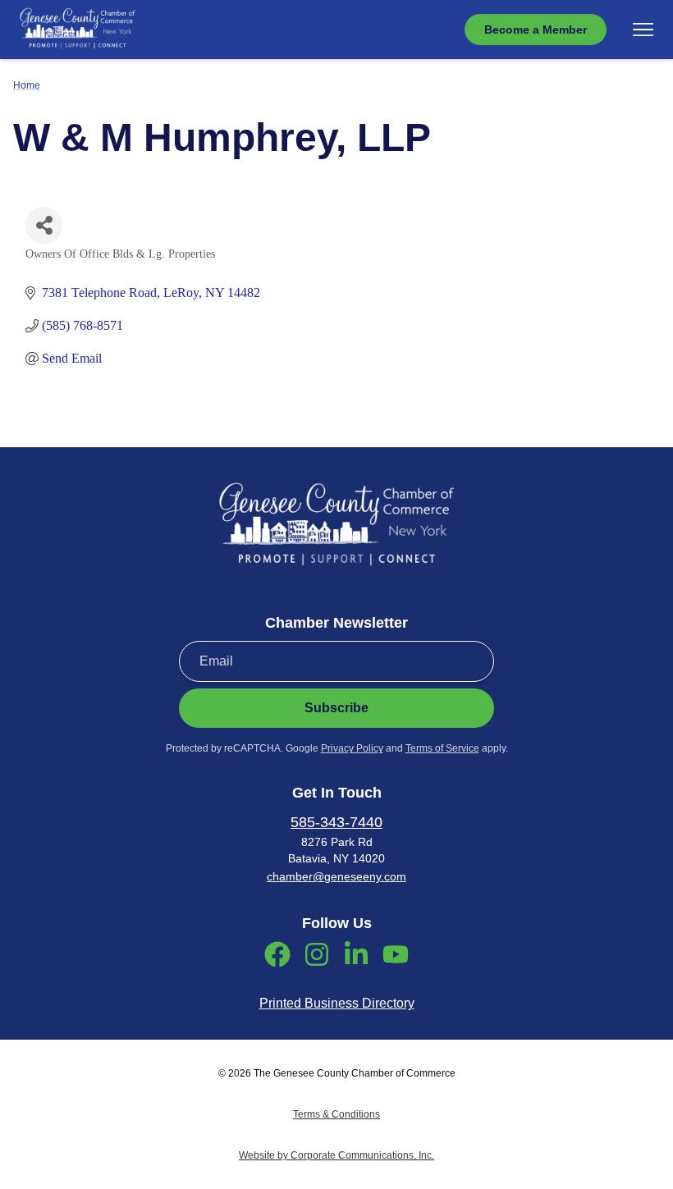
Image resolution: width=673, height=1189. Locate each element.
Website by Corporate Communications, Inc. (336, 1155)
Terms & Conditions (336, 1114)
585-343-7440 (336, 822)
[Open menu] (643, 29)
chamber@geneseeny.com (336, 876)
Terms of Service (442, 748)
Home (26, 85)
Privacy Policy (352, 748)
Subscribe (336, 708)
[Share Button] (43, 225)
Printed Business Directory (336, 1003)
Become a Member (535, 29)
